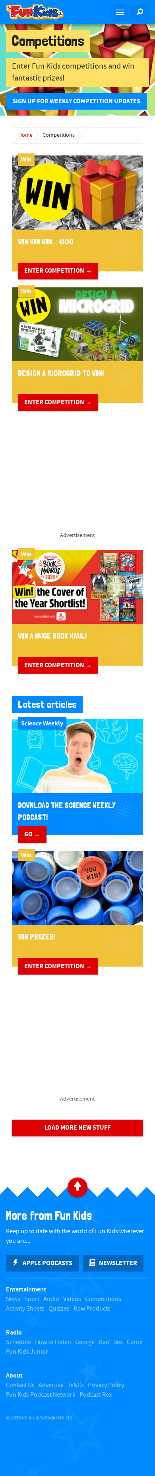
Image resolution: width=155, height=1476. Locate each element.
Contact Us (20, 1385)
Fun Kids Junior (27, 1352)
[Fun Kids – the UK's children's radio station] (39, 12)
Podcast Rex (95, 1395)
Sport (31, 1299)
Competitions (59, 135)
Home (25, 135)
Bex (118, 1342)
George (85, 1342)
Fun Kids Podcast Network (41, 1395)
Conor (135, 1342)
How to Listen (53, 1342)
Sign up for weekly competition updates (76, 101)
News (13, 1299)
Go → (32, 834)
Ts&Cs (76, 1385)
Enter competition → (58, 270)
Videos (72, 1299)
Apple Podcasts (47, 1263)
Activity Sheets (25, 1309)
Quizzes (59, 1309)
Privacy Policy (106, 1385)
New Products (92, 1309)
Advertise (51, 1385)
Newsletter (118, 1263)
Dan (104, 1342)
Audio (51, 1299)
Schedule (18, 1342)
